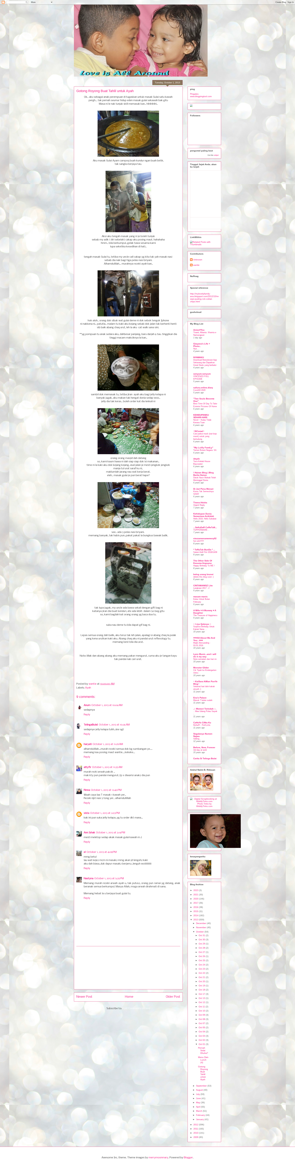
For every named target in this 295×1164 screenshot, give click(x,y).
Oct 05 (202, 1027)
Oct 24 (202, 964)
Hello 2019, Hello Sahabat (204, 519)
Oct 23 (202, 969)
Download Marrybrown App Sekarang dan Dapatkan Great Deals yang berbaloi (205, 362)
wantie (93, 684)
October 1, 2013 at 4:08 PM (102, 852)
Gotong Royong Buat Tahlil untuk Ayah (203, 1073)
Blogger (188, 1157)
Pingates (194, 94)
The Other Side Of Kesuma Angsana (202, 561)
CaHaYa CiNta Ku (202, 722)
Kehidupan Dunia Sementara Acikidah (203, 514)
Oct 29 (202, 943)
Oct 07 (202, 1023)
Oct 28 (202, 948)
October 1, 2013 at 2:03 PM (105, 813)
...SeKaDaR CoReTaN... (205, 527)
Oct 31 (202, 935)
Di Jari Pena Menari (203, 489)
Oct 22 (202, 973)
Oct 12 (202, 1002)
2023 (196, 890)
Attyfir (196, 459)
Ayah (88, 687)
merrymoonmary (158, 1157)
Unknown (197, 259)
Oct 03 (202, 1036)
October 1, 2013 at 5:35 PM (109, 878)
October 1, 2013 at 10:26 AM (114, 724)
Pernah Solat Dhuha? (203, 1050)
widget (216, 155)
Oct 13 (202, 998)
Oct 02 (202, 1040)
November (201, 927)
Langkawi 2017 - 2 (201, 588)
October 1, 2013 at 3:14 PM (110, 832)
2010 (196, 1133)
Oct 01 (202, 1044)
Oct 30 (202, 939)
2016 (196, 907)
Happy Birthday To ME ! (204, 566)
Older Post (173, 996)
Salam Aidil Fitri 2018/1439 (205, 552)
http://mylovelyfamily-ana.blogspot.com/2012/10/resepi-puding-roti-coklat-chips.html (204, 297)
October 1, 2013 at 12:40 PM (106, 790)
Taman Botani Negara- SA (204, 450)
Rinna (87, 790)
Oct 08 (202, 1019)
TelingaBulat (91, 724)
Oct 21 (202, 977)
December (201, 923)
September (201, 1086)
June (198, 1098)
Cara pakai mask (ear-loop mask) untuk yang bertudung (205, 436)
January (200, 1119)
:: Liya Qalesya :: (202, 624)
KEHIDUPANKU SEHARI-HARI (201, 416)
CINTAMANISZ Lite (203, 585)
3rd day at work (200, 750)
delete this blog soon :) (203, 577)
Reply (87, 714)
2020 (196, 898)
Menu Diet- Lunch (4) (203, 1060)
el (85, 852)
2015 (196, 911)
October (200, 931)
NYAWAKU (198, 357)
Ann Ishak (89, 832)
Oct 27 (202, 952)
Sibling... (197, 739)
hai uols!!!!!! (198, 541)
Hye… (196, 349)
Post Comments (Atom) (136, 1008)
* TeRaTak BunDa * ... (204, 549)
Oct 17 (202, 994)
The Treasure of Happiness (205, 615)
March (199, 1111)
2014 (196, 915)
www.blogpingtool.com (201, 96)
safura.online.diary (203, 387)
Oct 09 (202, 1015)
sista (86, 813)
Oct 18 (202, 989)
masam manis (200, 596)
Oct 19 (202, 985)
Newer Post (84, 996)
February (201, 1115)
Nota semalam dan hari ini (204, 659)
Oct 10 (202, 1010)
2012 (196, 1124)
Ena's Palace (199, 697)
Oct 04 (202, 1031)
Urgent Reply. (199, 505)
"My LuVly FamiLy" (203, 447)
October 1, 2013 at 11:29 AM (108, 744)
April (198, 1107)
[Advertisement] (128, 968)
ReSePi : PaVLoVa (201, 725)
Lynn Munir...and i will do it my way (204, 655)
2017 (196, 903)
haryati (88, 744)
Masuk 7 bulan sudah (202, 700)
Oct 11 (202, 1006)
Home (129, 996)
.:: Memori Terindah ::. (204, 709)
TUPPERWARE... (201, 530)
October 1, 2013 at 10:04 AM (106, 705)
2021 (196, 894)
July (198, 1094)
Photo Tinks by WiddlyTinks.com (204, 804)
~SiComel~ (198, 431)
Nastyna (88, 878)
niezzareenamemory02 (204, 538)
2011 (196, 1128)
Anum (87, 705)
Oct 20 (202, 981)
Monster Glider (201, 667)
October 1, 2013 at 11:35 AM (107, 767)
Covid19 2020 (199, 390)
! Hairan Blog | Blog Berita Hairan (203, 473)
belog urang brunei (203, 574)
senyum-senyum (202, 374)
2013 (196, 919)
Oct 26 (202, 956)
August (199, 1090)
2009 (196, 1137)
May (198, 1102)
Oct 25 (202, 960)
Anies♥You (199, 330)
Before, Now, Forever (204, 747)
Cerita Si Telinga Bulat (204, 758)
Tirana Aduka (200, 502)
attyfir (87, 767)
